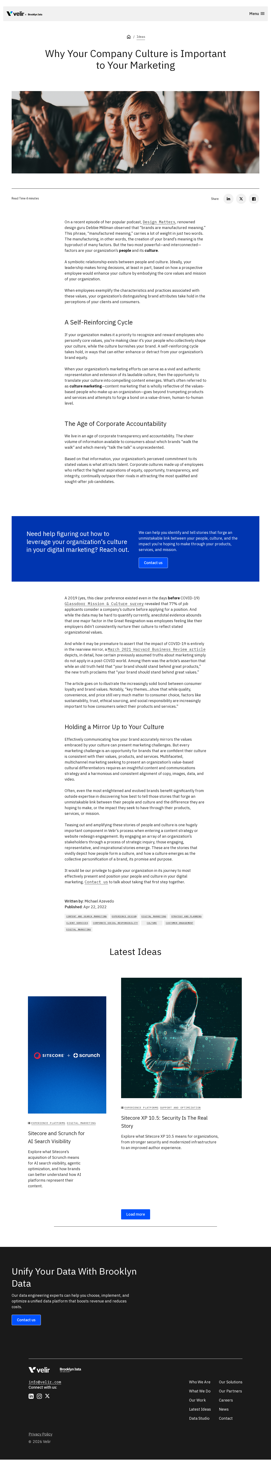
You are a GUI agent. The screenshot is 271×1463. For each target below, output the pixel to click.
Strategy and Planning (186, 916)
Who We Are (199, 1382)
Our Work (197, 1400)
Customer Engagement (179, 923)
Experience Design (124, 916)
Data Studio (199, 1418)
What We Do (199, 1391)
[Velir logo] (15, 14)
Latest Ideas (200, 1409)
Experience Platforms (48, 1123)
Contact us (153, 562)
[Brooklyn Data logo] (34, 14)
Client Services (77, 923)
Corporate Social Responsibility (115, 923)
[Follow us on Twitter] (47, 1396)
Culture (152, 923)
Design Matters (159, 222)
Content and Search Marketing (86, 916)
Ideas (141, 37)
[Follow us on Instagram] (39, 1396)
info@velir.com (45, 1382)
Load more (135, 1214)
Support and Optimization (180, 1107)
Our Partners (230, 1391)
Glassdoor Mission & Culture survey (104, 603)
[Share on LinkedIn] (228, 199)
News (224, 1409)
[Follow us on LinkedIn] (31, 1396)
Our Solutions (230, 1382)
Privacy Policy (40, 1434)
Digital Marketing (153, 916)
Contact (226, 1418)
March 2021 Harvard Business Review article (157, 649)
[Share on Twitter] (241, 199)
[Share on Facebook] (253, 199)
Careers (226, 1400)
